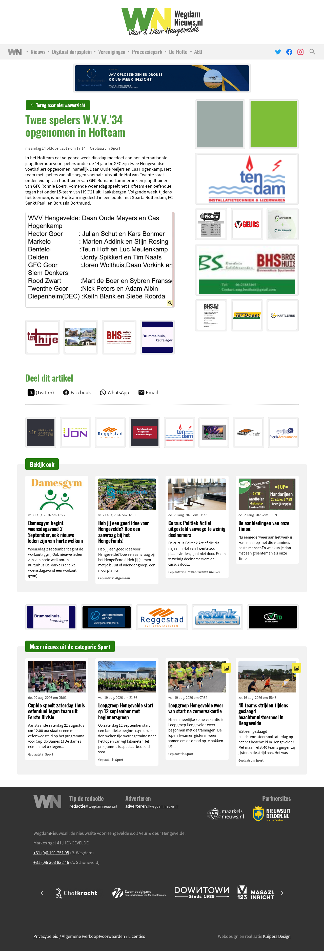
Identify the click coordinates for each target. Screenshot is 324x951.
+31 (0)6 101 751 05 (51, 852)
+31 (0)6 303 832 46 (51, 862)
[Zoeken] (312, 52)
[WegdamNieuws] (162, 22)
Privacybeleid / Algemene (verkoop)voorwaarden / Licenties (89, 936)
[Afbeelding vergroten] (100, 259)
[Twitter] (278, 52)
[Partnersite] (226, 814)
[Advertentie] (42, 337)
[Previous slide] (42, 893)
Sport (115, 148)
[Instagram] (300, 52)
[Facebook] (289, 52)
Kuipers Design (277, 936)
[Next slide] (282, 893)
